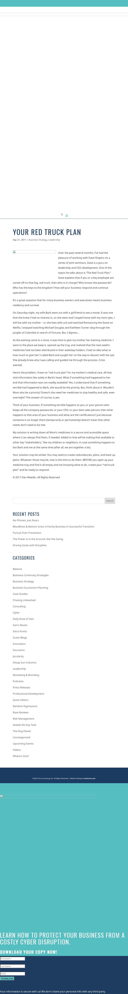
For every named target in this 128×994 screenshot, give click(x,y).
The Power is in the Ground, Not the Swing (38, 539)
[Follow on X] (95, 3)
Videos (17, 750)
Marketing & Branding (26, 675)
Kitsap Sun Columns (24, 662)
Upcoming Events (23, 743)
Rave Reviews (21, 712)
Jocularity (18, 656)
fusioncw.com (89, 778)
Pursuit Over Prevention (27, 532)
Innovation (19, 644)
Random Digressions (25, 706)
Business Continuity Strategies (31, 575)
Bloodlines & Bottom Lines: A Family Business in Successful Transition (53, 526)
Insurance (19, 650)
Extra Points (20, 631)
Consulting (19, 606)
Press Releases (21, 687)
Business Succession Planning (30, 587)
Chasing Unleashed (24, 600)
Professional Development (28, 693)
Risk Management (23, 718)
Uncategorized (21, 737)
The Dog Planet (22, 731)
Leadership (54, 239)
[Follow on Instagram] (101, 3)
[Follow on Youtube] (113, 3)
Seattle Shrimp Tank (24, 725)
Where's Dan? (21, 756)
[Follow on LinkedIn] (107, 3)
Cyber (16, 612)
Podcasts (18, 681)
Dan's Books (20, 625)
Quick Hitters (20, 700)
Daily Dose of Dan (23, 619)
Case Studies (20, 594)
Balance (17, 569)
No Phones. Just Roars (26, 520)
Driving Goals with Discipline (30, 545)
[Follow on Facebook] (89, 3)
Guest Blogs (20, 637)
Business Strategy (38, 239)
